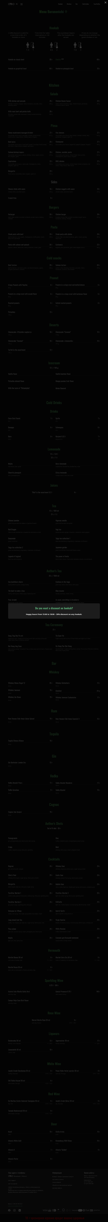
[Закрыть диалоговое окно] (105, 2)
